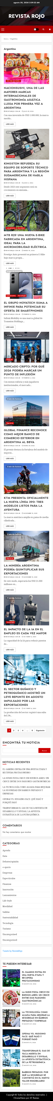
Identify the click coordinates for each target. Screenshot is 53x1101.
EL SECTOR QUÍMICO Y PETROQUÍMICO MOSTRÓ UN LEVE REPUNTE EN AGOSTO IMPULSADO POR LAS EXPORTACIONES (24, 697)
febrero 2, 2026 (29, 378)
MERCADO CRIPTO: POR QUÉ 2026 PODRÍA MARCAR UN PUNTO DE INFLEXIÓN (24, 370)
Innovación (8, 889)
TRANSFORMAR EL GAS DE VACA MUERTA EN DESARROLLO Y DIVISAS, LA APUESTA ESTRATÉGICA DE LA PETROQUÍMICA (25, 811)
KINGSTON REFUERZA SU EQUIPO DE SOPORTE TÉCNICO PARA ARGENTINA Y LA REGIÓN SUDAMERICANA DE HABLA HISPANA (26, 171)
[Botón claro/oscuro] (36, 29)
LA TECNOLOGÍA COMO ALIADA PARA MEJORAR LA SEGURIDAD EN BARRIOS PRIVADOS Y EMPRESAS (26, 790)
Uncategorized (10, 940)
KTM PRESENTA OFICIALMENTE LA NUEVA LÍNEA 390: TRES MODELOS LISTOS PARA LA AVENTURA (26, 504)
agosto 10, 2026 (30, 1043)
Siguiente (40, 730)
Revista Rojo (26, 16)
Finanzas (9, 359)
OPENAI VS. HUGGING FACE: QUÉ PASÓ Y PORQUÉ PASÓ (34, 1036)
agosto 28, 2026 (30, 984)
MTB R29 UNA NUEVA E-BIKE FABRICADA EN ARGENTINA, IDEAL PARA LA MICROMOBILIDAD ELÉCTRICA (25, 241)
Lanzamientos (11, 228)
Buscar (44, 750)
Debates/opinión (11, 861)
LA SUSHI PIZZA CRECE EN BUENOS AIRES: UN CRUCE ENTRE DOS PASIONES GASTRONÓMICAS (36, 996)
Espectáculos (9, 878)
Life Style (10, 81)
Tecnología (10, 156)
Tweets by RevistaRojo (12, 950)
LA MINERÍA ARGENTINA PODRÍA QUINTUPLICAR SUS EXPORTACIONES (24, 569)
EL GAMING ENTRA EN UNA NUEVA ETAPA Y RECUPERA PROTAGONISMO (34, 976)
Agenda (6, 850)
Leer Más (10, 124)
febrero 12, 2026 (30, 314)
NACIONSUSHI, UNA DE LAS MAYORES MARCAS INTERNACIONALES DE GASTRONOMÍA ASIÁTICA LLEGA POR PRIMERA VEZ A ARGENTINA (24, 98)
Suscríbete (50, 29)
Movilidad (21, 228)
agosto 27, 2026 (30, 1024)
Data (5, 856)
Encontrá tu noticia (21, 742)
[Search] (43, 29)
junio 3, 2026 (28, 183)
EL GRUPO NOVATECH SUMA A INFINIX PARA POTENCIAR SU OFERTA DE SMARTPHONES (26, 307)
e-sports (7, 867)
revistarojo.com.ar (13, 111)
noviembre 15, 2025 (30, 513)
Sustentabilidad (10, 917)
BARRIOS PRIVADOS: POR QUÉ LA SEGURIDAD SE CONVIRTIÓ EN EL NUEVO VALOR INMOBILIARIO (35, 1076)
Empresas (10, 423)
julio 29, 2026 (28, 111)
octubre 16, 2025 (30, 637)
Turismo (7, 928)
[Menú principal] (2, 29)
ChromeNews (19, 1098)
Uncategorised (10, 934)
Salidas (17, 81)
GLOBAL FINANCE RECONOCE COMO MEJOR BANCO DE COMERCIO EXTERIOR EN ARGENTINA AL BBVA (25, 436)
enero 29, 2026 (29, 446)
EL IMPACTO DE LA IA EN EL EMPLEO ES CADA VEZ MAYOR (25, 631)
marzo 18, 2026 (29, 250)
